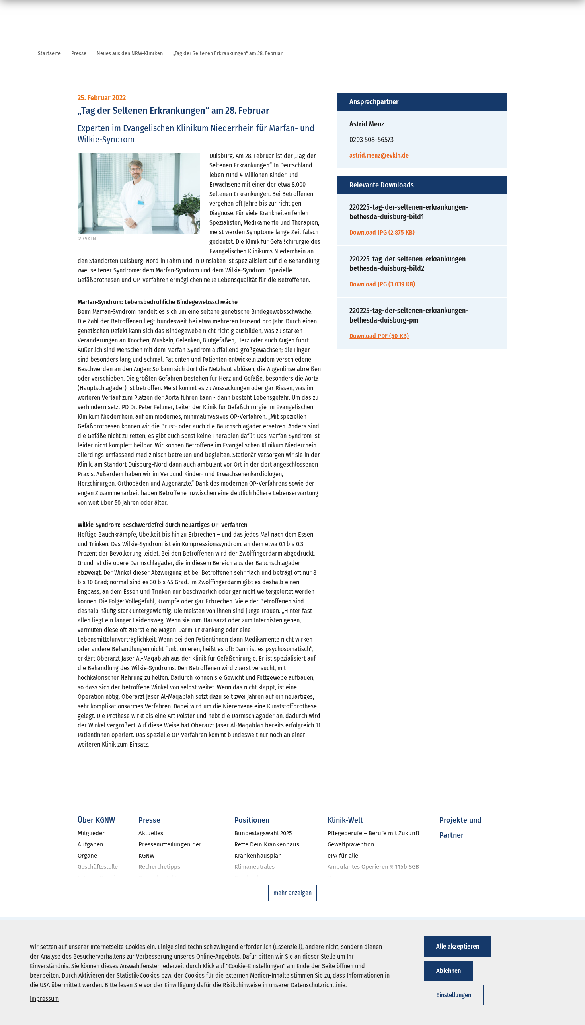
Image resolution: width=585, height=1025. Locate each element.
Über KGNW (96, 820)
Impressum (44, 998)
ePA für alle (343, 855)
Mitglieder (91, 833)
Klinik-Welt (345, 820)
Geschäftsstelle (98, 866)
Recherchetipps (159, 866)
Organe (87, 855)
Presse (78, 53)
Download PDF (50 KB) (379, 336)
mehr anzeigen (292, 893)
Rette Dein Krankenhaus (266, 844)
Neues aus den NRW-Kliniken (130, 53)
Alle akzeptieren (457, 946)
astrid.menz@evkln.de (379, 155)
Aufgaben (90, 844)
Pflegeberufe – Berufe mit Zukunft (373, 833)
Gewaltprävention (351, 844)
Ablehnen (448, 970)
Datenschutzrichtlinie (318, 985)
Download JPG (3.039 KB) (382, 284)
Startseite (49, 53)
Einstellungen (453, 995)
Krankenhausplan (258, 855)
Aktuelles (150, 833)
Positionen (251, 820)
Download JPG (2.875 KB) (382, 232)
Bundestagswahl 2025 (263, 833)
